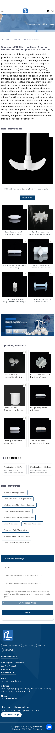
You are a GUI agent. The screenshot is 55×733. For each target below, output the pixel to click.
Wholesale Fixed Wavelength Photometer (19, 518)
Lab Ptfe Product (8, 666)
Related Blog (14, 457)
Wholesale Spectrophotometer (14, 492)
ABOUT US (16, 645)
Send (27, 612)
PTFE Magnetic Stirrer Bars (12, 662)
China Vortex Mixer (11, 524)
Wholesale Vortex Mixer (32, 524)
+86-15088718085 (9, 698)
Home (6, 39)
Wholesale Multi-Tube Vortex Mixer (17, 536)
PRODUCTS (29, 645)
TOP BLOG (26, 729)
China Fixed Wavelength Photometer (17, 511)
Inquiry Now (10, 714)
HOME (5, 645)
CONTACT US (8, 650)
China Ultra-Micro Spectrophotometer (17, 499)
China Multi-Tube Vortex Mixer (15, 530)
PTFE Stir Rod (6, 669)
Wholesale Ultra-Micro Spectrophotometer (19, 505)
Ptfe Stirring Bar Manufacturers (26, 39)
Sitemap (16, 729)
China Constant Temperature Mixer (16, 543)
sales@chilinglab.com (11, 679)
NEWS (40, 645)
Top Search (38, 729)
